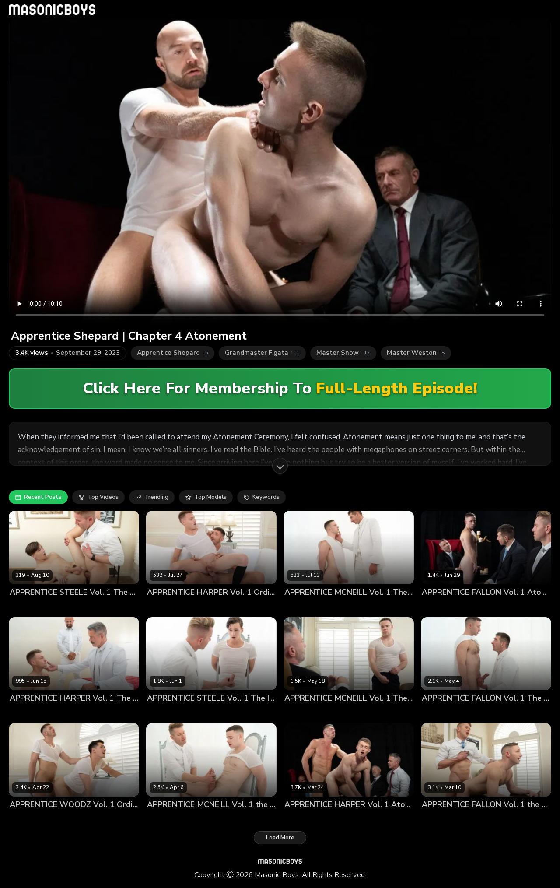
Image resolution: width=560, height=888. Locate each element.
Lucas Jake (24, 607)
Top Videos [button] (103, 497)
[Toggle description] (280, 466)
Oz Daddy (538, 607)
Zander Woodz (109, 819)
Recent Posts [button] (43, 497)
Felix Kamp (299, 819)
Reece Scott (63, 713)
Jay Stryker (162, 607)
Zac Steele (57, 607)
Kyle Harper (196, 607)
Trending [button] (156, 497)
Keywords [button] (266, 497)
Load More (280, 838)
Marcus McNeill (339, 607)
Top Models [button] (210, 497)
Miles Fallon (504, 607)
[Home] (52, 9)
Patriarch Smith (64, 819)
